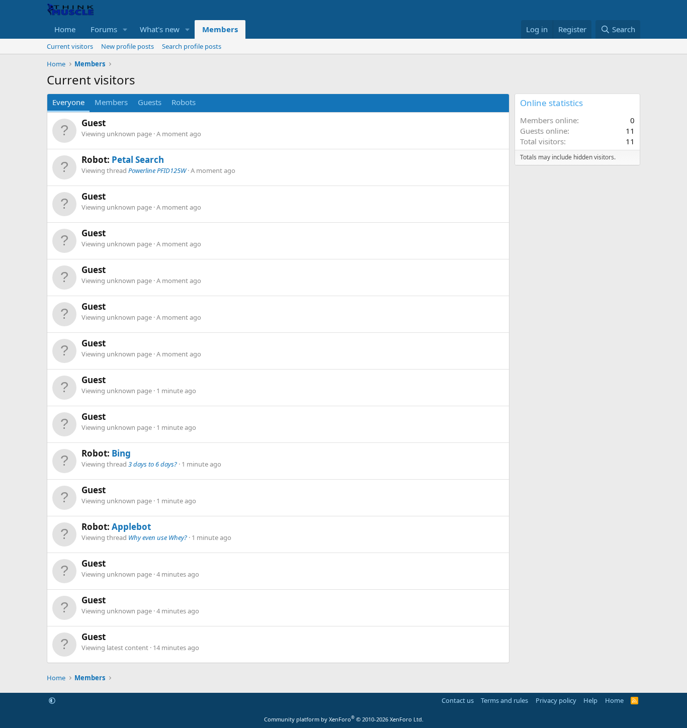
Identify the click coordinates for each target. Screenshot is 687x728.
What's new (160, 29)
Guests (149, 102)
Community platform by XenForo (343, 719)
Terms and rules (504, 700)
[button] (125, 29)
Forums (104, 29)
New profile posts (127, 46)
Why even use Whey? (157, 537)
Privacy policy (556, 700)
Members (220, 29)
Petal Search (138, 159)
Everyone (68, 102)
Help (590, 700)
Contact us (458, 700)
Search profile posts (191, 46)
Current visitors (70, 46)
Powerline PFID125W (157, 170)
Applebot (131, 526)
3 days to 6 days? (152, 464)
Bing (121, 453)
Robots (183, 102)
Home (64, 29)
